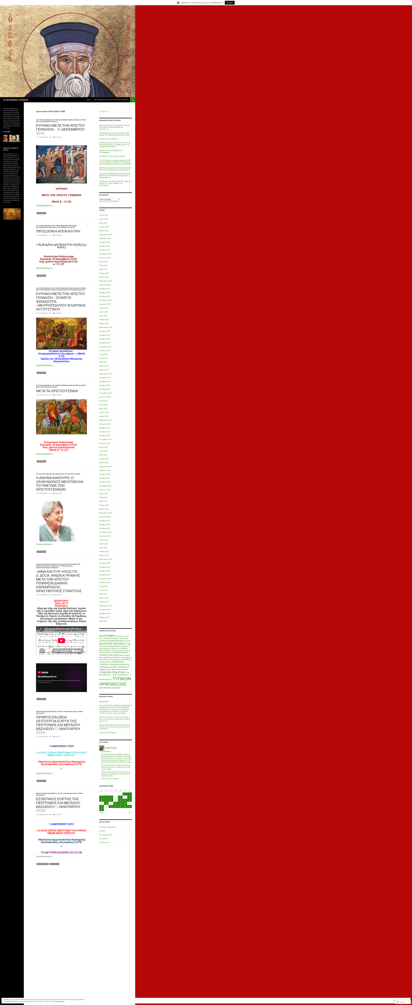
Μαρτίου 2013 (104, 555)
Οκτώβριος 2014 (104, 482)
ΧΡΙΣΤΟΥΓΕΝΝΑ (75, 474)
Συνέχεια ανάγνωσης (45, 205)
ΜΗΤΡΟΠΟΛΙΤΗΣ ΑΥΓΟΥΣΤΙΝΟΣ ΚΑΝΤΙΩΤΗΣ (71, 290)
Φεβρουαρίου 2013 (105, 559)
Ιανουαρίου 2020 (104, 238)
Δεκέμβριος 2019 (104, 242)
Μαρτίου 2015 (104, 462)
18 (106, 803)
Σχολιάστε (58, 137)
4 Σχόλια (57, 736)
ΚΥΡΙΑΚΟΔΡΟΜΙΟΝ (121, 652)
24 (101, 806)
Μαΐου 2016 (103, 408)
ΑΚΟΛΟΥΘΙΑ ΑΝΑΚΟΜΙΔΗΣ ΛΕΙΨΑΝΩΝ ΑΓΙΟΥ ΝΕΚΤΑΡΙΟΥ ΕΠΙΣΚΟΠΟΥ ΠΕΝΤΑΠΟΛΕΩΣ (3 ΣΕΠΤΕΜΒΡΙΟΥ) (115, 175)
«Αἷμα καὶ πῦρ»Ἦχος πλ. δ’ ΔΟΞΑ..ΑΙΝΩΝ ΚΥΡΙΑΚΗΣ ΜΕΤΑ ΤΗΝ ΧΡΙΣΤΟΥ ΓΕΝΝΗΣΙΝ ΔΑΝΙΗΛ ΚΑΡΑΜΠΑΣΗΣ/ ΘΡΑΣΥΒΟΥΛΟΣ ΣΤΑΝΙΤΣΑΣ (59, 581)
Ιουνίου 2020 (103, 219)
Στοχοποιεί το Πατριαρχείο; (108, 732)
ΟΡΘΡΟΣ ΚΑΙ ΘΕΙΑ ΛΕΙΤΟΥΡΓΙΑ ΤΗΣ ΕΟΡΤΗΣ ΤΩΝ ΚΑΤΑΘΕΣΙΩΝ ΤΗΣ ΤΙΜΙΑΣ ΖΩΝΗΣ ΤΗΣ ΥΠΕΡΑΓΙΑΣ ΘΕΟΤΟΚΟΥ (115, 145)
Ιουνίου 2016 (103, 404)
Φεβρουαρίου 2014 (105, 513)
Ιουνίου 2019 (103, 265)
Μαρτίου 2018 (104, 323)
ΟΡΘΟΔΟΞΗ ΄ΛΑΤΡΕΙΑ (58, 566)
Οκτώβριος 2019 (104, 250)
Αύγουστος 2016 (104, 397)
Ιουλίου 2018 (103, 308)
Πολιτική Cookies (60, 1001)
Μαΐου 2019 (103, 269)
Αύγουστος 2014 (104, 490)
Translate (115, 201)
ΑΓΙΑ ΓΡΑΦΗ (40, 120)
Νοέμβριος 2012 (104, 571)
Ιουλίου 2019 (103, 261)
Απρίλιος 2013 (104, 551)
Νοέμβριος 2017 (104, 339)
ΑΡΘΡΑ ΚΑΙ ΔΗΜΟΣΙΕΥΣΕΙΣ (111, 641)
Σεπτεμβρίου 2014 (105, 486)
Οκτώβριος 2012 (104, 575)
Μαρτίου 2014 (104, 509)
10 (101, 800)
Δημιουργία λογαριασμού (107, 827)
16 (129, 800)
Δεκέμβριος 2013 (104, 520)
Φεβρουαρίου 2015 (105, 466)
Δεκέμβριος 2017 (104, 335)
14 (120, 800)
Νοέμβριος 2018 (104, 292)
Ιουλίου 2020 (103, 215)
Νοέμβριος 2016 (104, 385)
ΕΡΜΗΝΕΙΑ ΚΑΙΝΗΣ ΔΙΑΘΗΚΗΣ (70, 120)
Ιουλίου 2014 (103, 493)
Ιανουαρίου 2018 (104, 331)
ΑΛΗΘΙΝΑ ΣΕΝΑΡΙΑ (111, 638)
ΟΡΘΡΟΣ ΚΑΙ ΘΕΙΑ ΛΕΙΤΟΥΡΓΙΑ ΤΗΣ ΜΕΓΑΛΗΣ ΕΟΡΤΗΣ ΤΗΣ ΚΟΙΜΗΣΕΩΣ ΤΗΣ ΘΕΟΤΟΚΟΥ (115, 169)
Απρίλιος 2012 (104, 598)
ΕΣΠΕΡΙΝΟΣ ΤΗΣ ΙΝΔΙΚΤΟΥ (108, 139)
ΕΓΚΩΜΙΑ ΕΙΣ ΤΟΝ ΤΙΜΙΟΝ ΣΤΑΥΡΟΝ (112, 156)
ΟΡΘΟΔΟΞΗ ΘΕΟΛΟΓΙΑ (119, 664)
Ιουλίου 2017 (103, 354)
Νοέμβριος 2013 (104, 524)
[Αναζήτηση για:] (115, 111)
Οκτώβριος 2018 (104, 296)
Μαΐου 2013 (103, 548)
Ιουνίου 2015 (103, 451)
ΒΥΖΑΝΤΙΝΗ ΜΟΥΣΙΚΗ (112, 643)
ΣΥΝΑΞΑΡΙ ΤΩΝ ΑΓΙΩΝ (112, 672)
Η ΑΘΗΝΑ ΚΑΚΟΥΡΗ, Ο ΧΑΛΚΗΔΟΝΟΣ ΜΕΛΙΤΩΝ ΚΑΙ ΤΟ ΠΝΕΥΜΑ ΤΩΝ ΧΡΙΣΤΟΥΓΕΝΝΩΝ (59, 483)
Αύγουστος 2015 (104, 443)
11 (106, 800)
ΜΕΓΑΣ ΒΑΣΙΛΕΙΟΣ (41, 711)
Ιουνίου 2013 (103, 544)
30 (129, 806)
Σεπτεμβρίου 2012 (105, 578)
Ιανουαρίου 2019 (104, 285)
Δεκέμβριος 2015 (104, 428)
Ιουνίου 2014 (103, 497)
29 (125, 806)
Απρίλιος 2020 (104, 227)
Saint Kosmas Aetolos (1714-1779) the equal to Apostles (111, 99)
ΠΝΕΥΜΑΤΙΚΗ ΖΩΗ (49, 474)
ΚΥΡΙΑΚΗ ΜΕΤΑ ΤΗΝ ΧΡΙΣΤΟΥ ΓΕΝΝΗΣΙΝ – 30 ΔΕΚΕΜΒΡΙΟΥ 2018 (60, 129)
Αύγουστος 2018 (104, 304)
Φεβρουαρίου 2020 (105, 234)
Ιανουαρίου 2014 (104, 517)
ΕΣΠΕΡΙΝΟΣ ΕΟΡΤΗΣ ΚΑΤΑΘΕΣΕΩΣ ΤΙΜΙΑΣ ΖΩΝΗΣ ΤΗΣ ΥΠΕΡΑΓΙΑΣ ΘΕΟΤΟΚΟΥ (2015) (114, 134)
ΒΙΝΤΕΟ (127, 641)
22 (125, 803)
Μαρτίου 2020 (104, 231)
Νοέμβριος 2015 (104, 432)
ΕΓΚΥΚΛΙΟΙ (39, 474)
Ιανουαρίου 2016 (104, 424)
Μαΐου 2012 (103, 594)
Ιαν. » (129, 813)
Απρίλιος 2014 (104, 505)
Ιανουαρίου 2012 (104, 609)
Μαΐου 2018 (103, 316)
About (89, 99)
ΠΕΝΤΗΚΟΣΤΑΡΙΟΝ (119, 669)
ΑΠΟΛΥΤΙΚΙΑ (123, 638)
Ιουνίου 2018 (103, 312)
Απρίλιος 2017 (104, 366)
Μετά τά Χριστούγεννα (57, 391)
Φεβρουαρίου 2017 (105, 374)
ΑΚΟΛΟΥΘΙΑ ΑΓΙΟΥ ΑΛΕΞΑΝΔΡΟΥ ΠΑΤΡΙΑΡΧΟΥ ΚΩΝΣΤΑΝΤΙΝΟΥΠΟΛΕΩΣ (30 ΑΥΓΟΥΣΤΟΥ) (114, 127)
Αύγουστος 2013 (104, 536)
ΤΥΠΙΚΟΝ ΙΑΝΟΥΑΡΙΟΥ (70, 711)
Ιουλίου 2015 (103, 447)
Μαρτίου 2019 (104, 277)
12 (111, 800)
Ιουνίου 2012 (103, 590)
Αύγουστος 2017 (104, 350)
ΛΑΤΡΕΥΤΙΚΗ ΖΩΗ (43, 864)
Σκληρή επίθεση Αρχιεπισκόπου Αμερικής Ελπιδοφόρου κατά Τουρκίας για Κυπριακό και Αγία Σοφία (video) (115, 727)
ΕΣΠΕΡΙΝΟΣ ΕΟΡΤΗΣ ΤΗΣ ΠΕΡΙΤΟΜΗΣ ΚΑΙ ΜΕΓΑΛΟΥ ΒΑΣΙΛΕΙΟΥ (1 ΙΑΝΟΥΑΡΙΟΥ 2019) (58, 805)
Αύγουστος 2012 (104, 582)
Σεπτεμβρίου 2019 (105, 254)
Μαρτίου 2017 (104, 370)
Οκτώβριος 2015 (104, 435)
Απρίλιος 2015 (104, 459)
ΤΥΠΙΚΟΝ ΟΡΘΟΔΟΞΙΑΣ (115, 681)
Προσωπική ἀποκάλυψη (58, 231)
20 (115, 803)
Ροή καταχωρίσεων (105, 835)
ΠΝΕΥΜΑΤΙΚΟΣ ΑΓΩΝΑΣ (62, 474)
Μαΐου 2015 (103, 455)
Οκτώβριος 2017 (104, 343)
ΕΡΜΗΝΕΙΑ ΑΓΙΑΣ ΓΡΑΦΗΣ (52, 120)
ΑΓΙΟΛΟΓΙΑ (119, 636)
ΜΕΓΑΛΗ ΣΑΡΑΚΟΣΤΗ (112, 657)
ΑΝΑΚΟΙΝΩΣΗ (104, 702)
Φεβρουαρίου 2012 (105, 606)
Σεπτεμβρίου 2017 (105, 346)
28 (120, 806)
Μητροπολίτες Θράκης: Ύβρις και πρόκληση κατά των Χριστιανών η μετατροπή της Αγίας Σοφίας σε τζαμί (115, 719)
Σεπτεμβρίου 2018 (105, 300)
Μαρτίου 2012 (104, 602)
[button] (4, 136)
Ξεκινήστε (229, 2)
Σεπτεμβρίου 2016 (105, 393)
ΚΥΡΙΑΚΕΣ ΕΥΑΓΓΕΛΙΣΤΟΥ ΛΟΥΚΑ (113, 649)
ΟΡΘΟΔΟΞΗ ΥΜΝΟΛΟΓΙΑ (50, 567)
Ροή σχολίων (103, 838)
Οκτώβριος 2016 (104, 389)
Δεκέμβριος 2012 (104, 567)
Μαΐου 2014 (103, 501)
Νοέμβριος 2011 (104, 617)
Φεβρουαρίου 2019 (105, 281)
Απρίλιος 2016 (104, 412)
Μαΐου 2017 (103, 362)
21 (120, 803)
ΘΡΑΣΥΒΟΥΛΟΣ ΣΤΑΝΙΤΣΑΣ (59, 564)
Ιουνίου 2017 (103, 358)
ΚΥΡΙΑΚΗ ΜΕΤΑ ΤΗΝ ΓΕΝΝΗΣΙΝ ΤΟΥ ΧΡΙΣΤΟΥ (61, 227)
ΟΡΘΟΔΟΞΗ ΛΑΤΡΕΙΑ (108, 667)
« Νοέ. (102, 813)
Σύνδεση (102, 831)
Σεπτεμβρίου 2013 (105, 532)
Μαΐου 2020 (103, 223)
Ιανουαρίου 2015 (104, 470)
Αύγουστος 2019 (104, 258)
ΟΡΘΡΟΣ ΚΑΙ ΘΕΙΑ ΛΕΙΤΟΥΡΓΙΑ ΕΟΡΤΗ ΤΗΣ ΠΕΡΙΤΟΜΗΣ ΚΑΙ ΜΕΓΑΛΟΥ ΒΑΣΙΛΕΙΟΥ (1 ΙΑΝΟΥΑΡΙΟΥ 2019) (58, 725)
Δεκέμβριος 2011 (104, 613)
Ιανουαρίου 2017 (104, 377)
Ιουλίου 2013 (103, 540)
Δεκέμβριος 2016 (104, 381)
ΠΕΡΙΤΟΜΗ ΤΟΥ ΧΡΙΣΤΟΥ (55, 711)
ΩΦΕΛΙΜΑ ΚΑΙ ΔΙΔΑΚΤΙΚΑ (110, 688)
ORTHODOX (41, 213)
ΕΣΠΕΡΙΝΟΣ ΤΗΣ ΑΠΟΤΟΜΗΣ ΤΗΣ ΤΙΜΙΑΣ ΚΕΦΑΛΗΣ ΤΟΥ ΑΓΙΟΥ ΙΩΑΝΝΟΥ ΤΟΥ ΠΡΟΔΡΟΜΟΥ (115, 183)
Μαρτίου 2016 (104, 416)
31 (101, 809)
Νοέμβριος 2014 (104, 478)
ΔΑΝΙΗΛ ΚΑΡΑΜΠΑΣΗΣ (43, 564)
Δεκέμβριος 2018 (104, 289)
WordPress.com (104, 842)
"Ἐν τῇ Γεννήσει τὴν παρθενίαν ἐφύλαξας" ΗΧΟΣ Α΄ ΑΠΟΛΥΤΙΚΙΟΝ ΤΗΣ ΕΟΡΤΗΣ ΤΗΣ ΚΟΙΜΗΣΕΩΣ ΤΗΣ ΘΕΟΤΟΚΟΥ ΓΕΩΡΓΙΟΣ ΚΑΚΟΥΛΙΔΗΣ (115, 162)
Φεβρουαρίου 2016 (105, 420)
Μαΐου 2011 (103, 621)
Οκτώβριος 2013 (104, 528)
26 (111, 806)
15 (125, 800)
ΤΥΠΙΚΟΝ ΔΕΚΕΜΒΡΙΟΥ (119, 675)
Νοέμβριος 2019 (104, 246)
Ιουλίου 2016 (103, 401)
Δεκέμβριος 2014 (104, 474)
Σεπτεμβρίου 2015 (105, 439)
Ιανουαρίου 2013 (104, 563)
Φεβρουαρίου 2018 (105, 327)
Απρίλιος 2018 (104, 319)
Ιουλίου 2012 (103, 586)
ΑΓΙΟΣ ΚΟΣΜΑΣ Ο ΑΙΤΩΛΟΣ (15, 100)
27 (115, 806)
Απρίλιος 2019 (104, 273)
